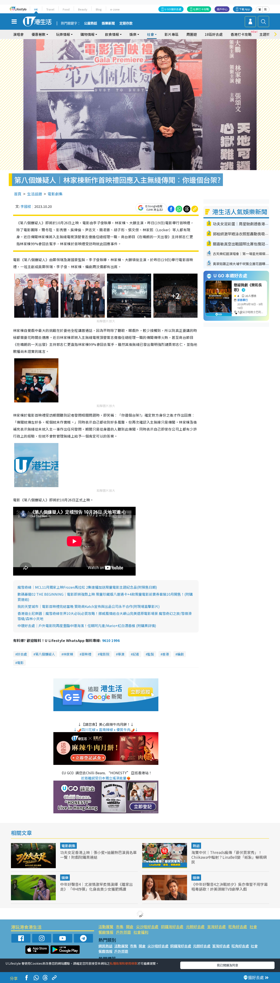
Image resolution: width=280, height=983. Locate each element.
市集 (119, 926)
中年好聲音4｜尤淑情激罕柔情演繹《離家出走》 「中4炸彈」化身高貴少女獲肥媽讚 (96, 886)
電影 (20, 662)
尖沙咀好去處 (147, 926)
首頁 (17, 194)
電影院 (104, 654)
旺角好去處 (237, 926)
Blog (99, 9)
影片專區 (171, 34)
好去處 (22, 654)
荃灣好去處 (216, 926)
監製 (150, 654)
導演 (121, 654)
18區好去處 (214, 34)
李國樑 (26, 206)
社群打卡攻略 (201, 9)
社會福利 (140, 932)
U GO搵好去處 (172, 9)
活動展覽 (105, 926)
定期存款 (126, 23)
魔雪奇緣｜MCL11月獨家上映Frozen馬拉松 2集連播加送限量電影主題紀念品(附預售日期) (87, 587)
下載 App (244, 9)
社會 (253, 926)
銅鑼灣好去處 (172, 926)
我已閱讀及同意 (227, 965)
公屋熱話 (90, 23)
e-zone (115, 9)
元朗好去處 (195, 926)
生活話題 (34, 194)
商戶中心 (222, 9)
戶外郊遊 (123, 932)
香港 (165, 654)
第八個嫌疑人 (45, 654)
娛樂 (64, 877)
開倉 (129, 926)
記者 (136, 654)
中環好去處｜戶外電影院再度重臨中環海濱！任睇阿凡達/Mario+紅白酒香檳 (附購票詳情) (87, 625)
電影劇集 (55, 194)
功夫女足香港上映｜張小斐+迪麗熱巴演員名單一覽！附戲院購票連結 (98, 855)
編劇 (180, 654)
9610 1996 (111, 640)
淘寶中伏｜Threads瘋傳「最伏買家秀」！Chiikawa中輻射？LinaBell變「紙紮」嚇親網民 (229, 857)
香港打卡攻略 (241, 34)
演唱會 (18, 34)
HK (36, 9)
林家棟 (68, 654)
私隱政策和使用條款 (123, 963)
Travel (50, 9)
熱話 (196, 845)
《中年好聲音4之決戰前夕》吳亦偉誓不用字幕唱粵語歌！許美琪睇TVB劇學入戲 (229, 886)
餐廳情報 (105, 932)
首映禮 (86, 654)
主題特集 (266, 34)
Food (66, 9)
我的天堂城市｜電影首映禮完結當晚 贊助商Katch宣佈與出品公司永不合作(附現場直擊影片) (89, 606)
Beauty (82, 9)
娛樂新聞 (108, 23)
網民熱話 (105, 946)
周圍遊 (191, 34)
